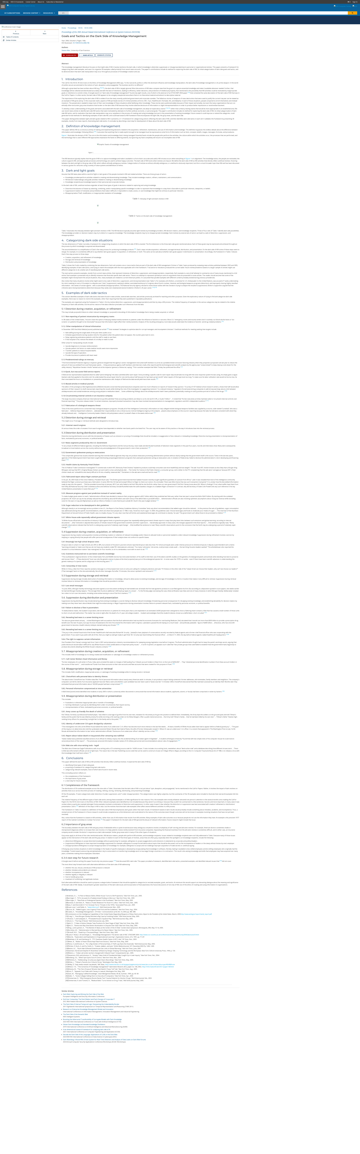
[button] (348, 2)
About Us (41, 2)
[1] (158, 500)
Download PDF (71, 55)
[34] (110, 646)
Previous (16, 34)
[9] (154, 413)
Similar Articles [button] (11, 40)
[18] (189, 92)
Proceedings (72, 28)
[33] (147, 549)
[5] (101, 819)
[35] (135, 249)
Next (44, 34)
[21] (206, 612)
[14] (156, 287)
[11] (208, 400)
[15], (167, 108)
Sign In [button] (355, 2)
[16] (67, 460)
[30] (121, 719)
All (63, 13)
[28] (118, 624)
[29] (228, 634)
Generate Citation (104, 55)
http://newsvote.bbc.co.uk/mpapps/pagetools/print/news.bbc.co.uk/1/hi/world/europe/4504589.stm (140, 964)
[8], (101, 88)
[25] (157, 379)
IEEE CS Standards (17, 2)
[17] (155, 571)
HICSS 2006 (88, 28)
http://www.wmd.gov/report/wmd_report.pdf (196, 914)
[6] (90, 752)
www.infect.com (93, 907)
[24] (69, 527)
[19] (169, 108)
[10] (130, 593)
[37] (223, 321)
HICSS (80, 28)
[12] (97, 488)
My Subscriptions (12, 13)
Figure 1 (64, 135)
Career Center (30, 2)
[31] (179, 740)
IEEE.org (5, 2)
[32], (95, 131)
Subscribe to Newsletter (54, 2)
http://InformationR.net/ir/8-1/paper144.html (158, 967)
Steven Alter (66, 50)
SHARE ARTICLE (87, 55)
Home (64, 28)
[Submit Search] (352, 13)
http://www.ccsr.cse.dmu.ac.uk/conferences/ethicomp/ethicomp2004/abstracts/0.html (169, 935)
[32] (103, 88)
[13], (153, 287)
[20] (159, 472)
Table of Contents (12, 37)
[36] (108, 329)
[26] (174, 664)
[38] (226, 391)
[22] (121, 683)
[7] (225, 512)
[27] (157, 731)
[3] (111, 561)
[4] (149, 448)
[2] (182, 367)
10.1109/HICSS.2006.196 (81, 43)
